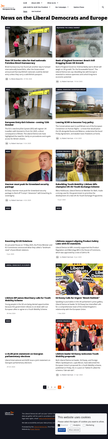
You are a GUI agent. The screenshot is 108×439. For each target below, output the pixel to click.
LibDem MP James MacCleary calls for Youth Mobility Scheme (28, 299)
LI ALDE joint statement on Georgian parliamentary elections (24, 355)
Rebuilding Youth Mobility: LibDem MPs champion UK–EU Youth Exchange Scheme (77, 185)
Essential (64, 425)
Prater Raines (35, 429)
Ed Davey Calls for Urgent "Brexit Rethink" (77, 298)
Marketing (90, 425)
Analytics (76, 425)
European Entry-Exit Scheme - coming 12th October (27, 123)
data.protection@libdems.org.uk (50, 418)
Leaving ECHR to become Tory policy (75, 122)
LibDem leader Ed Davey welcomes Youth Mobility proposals (77, 355)
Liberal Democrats (40, 427)
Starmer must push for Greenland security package (27, 185)
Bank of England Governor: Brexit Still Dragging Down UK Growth (75, 61)
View (28, 53)
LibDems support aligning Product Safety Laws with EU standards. (77, 242)
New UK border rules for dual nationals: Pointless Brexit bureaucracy (25, 61)
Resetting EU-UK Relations (18, 241)
